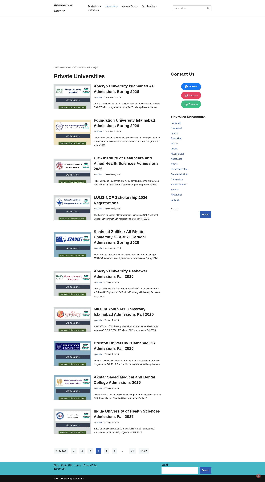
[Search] (208, 8)
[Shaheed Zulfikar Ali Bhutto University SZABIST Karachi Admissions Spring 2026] (72, 244)
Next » (144, 451)
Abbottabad (176, 159)
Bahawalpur (177, 179)
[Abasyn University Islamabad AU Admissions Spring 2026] (72, 96)
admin (99, 97)
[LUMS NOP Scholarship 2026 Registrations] (72, 207)
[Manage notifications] (258, 476)
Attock (174, 164)
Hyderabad (176, 195)
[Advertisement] (132, 37)
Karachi (175, 189)
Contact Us (93, 10)
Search (174, 209)
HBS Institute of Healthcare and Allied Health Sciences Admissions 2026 (126, 163)
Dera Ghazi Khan (179, 169)
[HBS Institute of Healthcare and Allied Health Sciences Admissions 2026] (72, 171)
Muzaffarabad (177, 154)
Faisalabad (176, 138)
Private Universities (82, 67)
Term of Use (60, 469)
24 (132, 451)
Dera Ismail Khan (179, 174)
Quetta (174, 149)
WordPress (78, 478)
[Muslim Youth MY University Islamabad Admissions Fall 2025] (72, 319)
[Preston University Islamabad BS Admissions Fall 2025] (72, 353)
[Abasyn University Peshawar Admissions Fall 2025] (72, 283)
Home (56, 67)
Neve (56, 478)
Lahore (174, 133)
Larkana (175, 200)
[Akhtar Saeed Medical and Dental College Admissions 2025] (72, 387)
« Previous (61, 451)
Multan (174, 143)
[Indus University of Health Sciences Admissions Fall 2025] (72, 421)
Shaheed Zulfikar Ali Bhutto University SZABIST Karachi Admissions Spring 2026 (120, 237)
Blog (56, 465)
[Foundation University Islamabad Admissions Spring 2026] (72, 132)
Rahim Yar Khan (179, 184)
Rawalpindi (176, 128)
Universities (66, 67)
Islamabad (176, 123)
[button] (100, 6)
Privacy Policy (90, 465)
